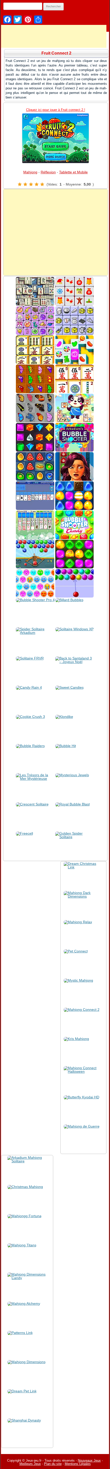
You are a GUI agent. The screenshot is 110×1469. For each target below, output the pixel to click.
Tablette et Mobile (73, 172)
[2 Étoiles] (25, 184)
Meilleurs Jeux (30, 1464)
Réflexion (48, 172)
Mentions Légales (78, 1464)
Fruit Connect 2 (56, 53)
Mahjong (30, 172)
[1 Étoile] (19, 184)
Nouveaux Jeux (89, 1460)
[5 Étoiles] (42, 184)
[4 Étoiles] (36, 184)
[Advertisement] (55, 232)
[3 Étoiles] (31, 184)
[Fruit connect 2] (55, 138)
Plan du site (53, 1464)
